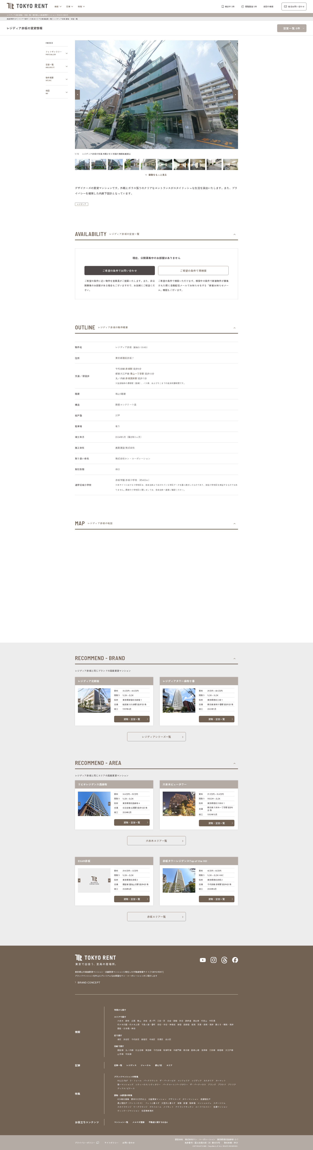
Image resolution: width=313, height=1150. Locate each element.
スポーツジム (219, 1103)
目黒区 (160, 1039)
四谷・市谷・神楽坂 (166, 1024)
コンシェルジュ (204, 1103)
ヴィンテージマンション (128, 1110)
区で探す (118, 1035)
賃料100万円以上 (138, 1099)
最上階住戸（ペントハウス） (130, 1103)
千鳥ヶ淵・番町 (149, 1024)
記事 (68, 6)
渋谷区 (126, 1039)
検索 (57, 6)
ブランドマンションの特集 (126, 1076)
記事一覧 (118, 1065)
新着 (185, 1103)
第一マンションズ (125, 1084)
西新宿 (186, 1024)
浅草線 (204, 1050)
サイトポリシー (111, 1142)
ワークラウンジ (140, 1106)
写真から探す (120, 1009)
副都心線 (195, 1050)
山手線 (120, 1054)
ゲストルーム (155, 1106)
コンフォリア (184, 1080)
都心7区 (158, 1065)
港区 (124, 358)
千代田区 (135, 1039)
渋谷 (181, 1020)
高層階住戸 (206, 1099)
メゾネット (168, 1106)
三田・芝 (161, 1020)
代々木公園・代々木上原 (128, 1024)
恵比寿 (196, 1020)
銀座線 (120, 1050)
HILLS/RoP (122, 1080)
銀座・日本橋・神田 (126, 1028)
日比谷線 (139, 1050)
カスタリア (209, 1080)
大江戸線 (229, 1050)
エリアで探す (23, 19)
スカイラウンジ (124, 1106)
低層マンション (220, 1106)
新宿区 (144, 1039)
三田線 (212, 1050)
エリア (169, 1065)
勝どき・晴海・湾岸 (224, 1024)
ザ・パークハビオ (168, 1080)
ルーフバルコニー (203, 1106)
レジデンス (131, 1065)
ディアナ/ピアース (126, 1088)
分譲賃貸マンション (157, 1099)
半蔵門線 (177, 1050)
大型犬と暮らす (168, 1103)
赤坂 (145, 1020)
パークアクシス (151, 1080)
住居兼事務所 (148, 1110)
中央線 (128, 1054)
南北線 (186, 1050)
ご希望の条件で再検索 (193, 271)
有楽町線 (167, 1050)
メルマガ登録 (138, 1122)
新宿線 (220, 1050)
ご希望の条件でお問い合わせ (119, 271)
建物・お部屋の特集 (123, 1095)
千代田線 (157, 1050)
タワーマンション (190, 1099)
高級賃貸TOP (12, 19)
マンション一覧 (121, 1122)
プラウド (222, 1084)
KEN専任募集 (123, 1099)
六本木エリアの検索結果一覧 (41, 19)
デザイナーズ (174, 1099)
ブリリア (232, 1084)
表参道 (188, 1020)
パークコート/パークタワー (175, 1084)
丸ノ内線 (129, 1050)
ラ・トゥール (136, 1080)
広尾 (133, 1020)
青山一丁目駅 (137, 373)
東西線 (148, 1050)
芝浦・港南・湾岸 (205, 1024)
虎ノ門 (152, 1020)
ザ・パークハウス (198, 1084)
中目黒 (212, 1020)
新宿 (180, 1024)
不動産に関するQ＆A (158, 1122)
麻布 (127, 1020)
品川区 (168, 1039)
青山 (139, 1020)
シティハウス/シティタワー (148, 1084)
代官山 (204, 1020)
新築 (180, 1103)
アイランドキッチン (184, 1106)
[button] (77, 95)
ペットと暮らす (152, 1103)
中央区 (152, 1039)
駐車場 (192, 1103)
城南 (193, 1024)
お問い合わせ (128, 1142)
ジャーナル (146, 1065)
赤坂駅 (128, 368)
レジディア (81, 204)
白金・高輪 (172, 1020)
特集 (80, 6)
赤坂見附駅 (131, 378)
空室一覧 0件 (291, 28)
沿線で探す (119, 1046)
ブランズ (212, 1084)
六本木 (120, 1020)
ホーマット (221, 1080)
